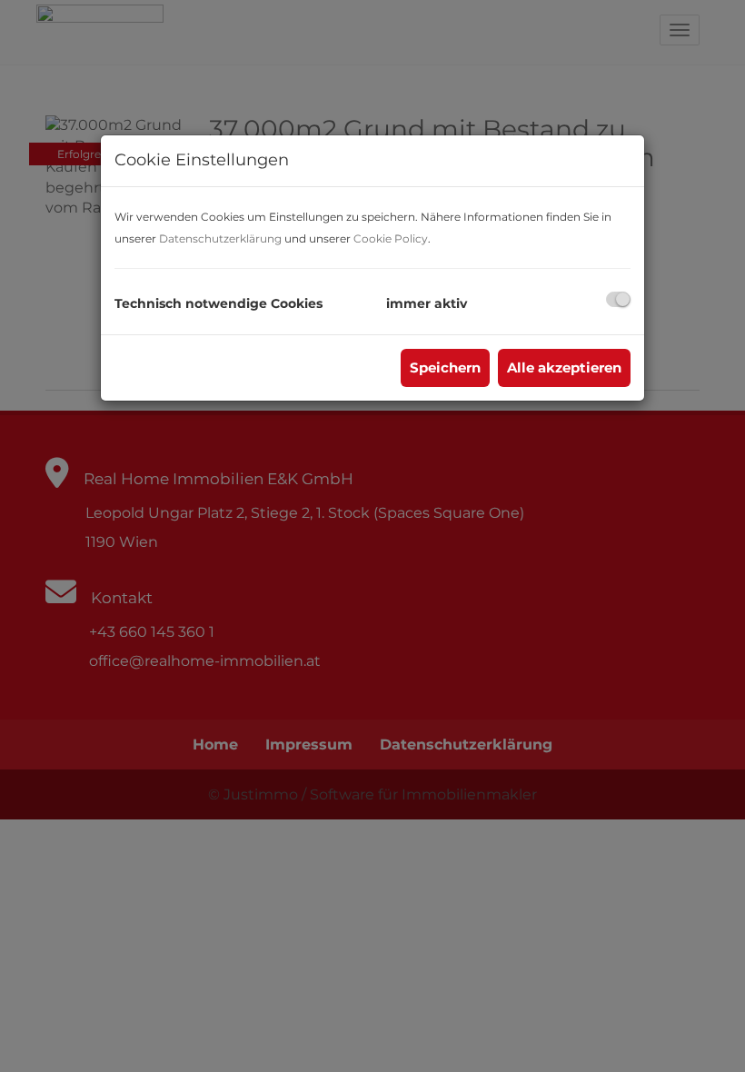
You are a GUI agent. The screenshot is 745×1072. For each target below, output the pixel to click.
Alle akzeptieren (564, 367)
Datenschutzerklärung (220, 238)
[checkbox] (618, 299)
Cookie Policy (390, 238)
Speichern (445, 367)
